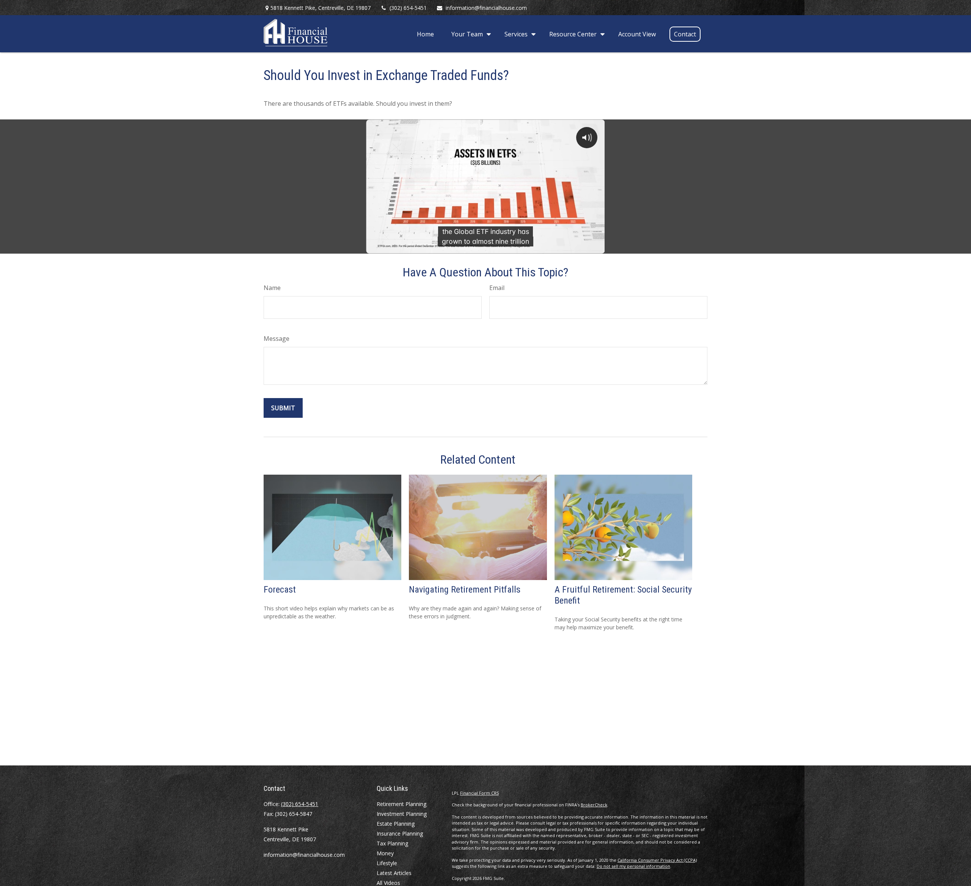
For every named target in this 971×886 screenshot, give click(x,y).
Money (385, 853)
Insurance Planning (400, 833)
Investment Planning (402, 813)
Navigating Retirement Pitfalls (464, 589)
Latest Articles (394, 873)
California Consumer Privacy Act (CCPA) (657, 860)
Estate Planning (396, 823)
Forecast (280, 589)
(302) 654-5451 (408, 7)
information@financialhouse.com (486, 7)
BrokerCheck (594, 805)
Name (272, 288)
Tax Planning (392, 843)
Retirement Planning (401, 804)
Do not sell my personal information (633, 866)
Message (276, 338)
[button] (425, 34)
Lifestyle (387, 863)
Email (496, 288)
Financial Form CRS (479, 793)
